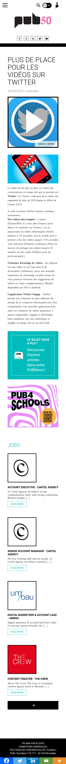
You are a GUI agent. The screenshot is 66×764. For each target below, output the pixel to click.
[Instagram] (26, 38)
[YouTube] (46, 38)
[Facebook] (19, 38)
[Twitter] (39, 38)
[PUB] (33, 22)
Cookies (51, 750)
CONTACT (33, 759)
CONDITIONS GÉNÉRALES (32, 746)
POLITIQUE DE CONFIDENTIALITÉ (27, 750)
